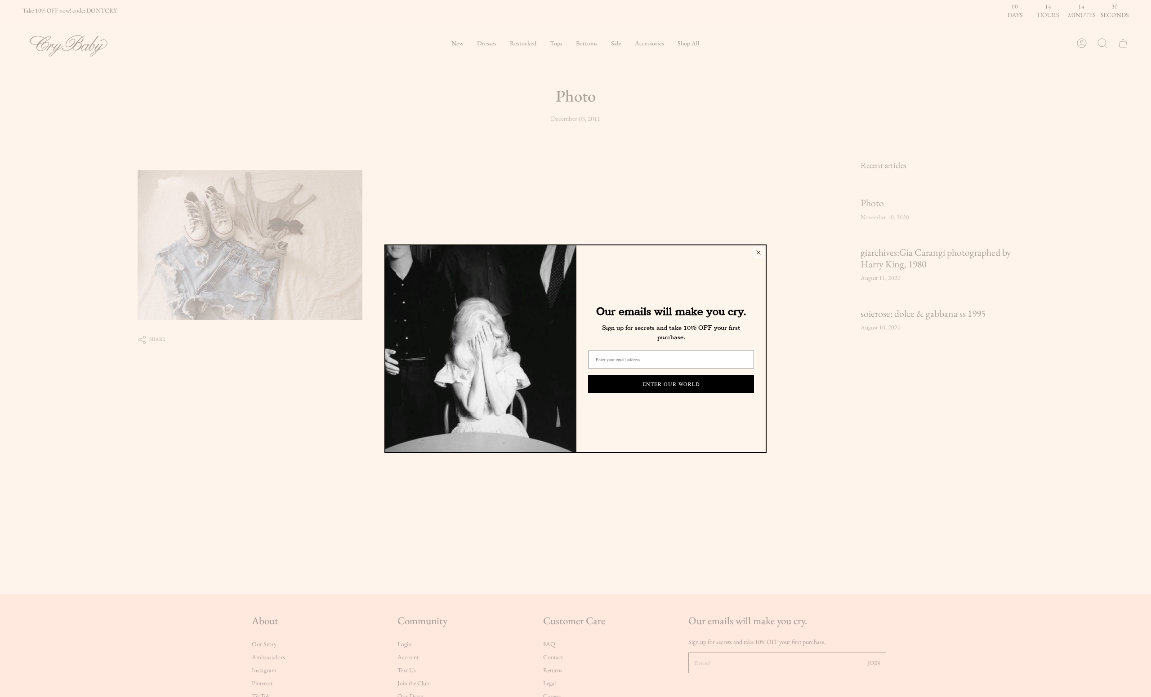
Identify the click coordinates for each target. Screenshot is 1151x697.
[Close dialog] (758, 252)
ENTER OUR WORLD (671, 383)
